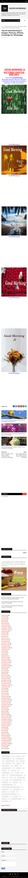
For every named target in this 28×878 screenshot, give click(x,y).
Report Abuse (5, 805)
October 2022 (5, 664)
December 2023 (5, 642)
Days (7, 779)
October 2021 (4, 683)
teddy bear (4, 782)
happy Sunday (21, 777)
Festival (16, 765)
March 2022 (4, 675)
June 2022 (4, 670)
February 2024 (5, 639)
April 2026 (4, 621)
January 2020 (4, 717)
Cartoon (4, 770)
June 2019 (4, 729)
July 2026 (3, 616)
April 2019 (3, 732)
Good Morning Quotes (7, 784)
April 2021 (3, 693)
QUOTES (18, 756)
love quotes (5, 789)
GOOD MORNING (6, 756)
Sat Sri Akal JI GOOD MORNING (9, 794)
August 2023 (4, 649)
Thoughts (22, 761)
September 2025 (5, 628)
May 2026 (3, 620)
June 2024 (4, 634)
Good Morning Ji (8, 26)
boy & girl (4, 798)
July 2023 (3, 651)
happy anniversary (6, 768)
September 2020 (5, 704)
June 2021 (3, 690)
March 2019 (4, 734)
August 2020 (4, 706)
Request (12, 791)
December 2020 (5, 699)
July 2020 (3, 708)
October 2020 (5, 703)
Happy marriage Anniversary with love (10, 787)
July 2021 (3, 688)
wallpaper (18, 768)
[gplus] (17, 874)
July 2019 (3, 727)
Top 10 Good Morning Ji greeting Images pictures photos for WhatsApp (13, 434)
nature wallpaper (17, 779)
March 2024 (4, 638)
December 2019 (5, 719)
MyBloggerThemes (22, 876)
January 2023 (4, 659)
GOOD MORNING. (6, 758)
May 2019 (3, 730)
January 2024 (4, 641)
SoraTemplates (9, 876)
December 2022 (5, 660)
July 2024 (3, 633)
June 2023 (4, 652)
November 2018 (5, 740)
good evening (5, 765)
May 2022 (3, 672)
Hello (3, 775)
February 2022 (5, 677)
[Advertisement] (14, 54)
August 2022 (4, 667)
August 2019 (4, 725)
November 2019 (5, 720)
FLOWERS (15, 782)
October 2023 (5, 646)
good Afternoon (19, 758)
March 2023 (4, 656)
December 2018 (5, 738)
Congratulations (5, 772)
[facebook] (10, 874)
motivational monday (16, 798)
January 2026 (4, 625)
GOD (11, 777)
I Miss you (14, 770)
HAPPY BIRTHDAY (10, 761)
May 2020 (3, 711)
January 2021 (4, 698)
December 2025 (5, 626)
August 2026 (4, 615)
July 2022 (3, 669)
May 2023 (3, 654)
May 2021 (3, 691)
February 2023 (5, 657)
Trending (16, 796)
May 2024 (3, 636)
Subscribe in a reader (6, 846)
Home (2, 26)
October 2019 (4, 722)
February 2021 (5, 696)
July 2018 (3, 747)
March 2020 (4, 714)
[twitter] (26, 1)
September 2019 (5, 724)
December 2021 (5, 680)
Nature (3, 791)
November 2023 (5, 644)
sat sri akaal (5, 801)
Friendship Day (17, 789)
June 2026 (4, 618)
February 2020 (5, 716)
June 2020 (4, 709)
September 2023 (5, 647)
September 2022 (5, 665)
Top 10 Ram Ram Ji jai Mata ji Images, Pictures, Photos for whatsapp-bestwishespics (12, 598)
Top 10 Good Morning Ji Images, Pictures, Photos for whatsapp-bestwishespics (13, 421)
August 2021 (4, 686)
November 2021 (5, 681)
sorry (3, 777)
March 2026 (4, 623)
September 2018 (5, 743)
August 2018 (4, 745)
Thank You (17, 772)
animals (18, 763)
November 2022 (5, 662)
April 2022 (4, 673)
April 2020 (4, 712)
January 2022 (4, 678)
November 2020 (5, 701)
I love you (8, 763)
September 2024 (5, 630)
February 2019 (5, 735)
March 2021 (4, 695)
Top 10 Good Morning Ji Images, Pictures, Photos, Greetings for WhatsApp (13, 447)
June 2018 (4, 748)
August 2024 (4, 631)
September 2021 (5, 685)
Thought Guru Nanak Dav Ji (16, 775)
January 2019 (4, 737)
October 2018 (4, 742)
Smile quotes (5, 796)
